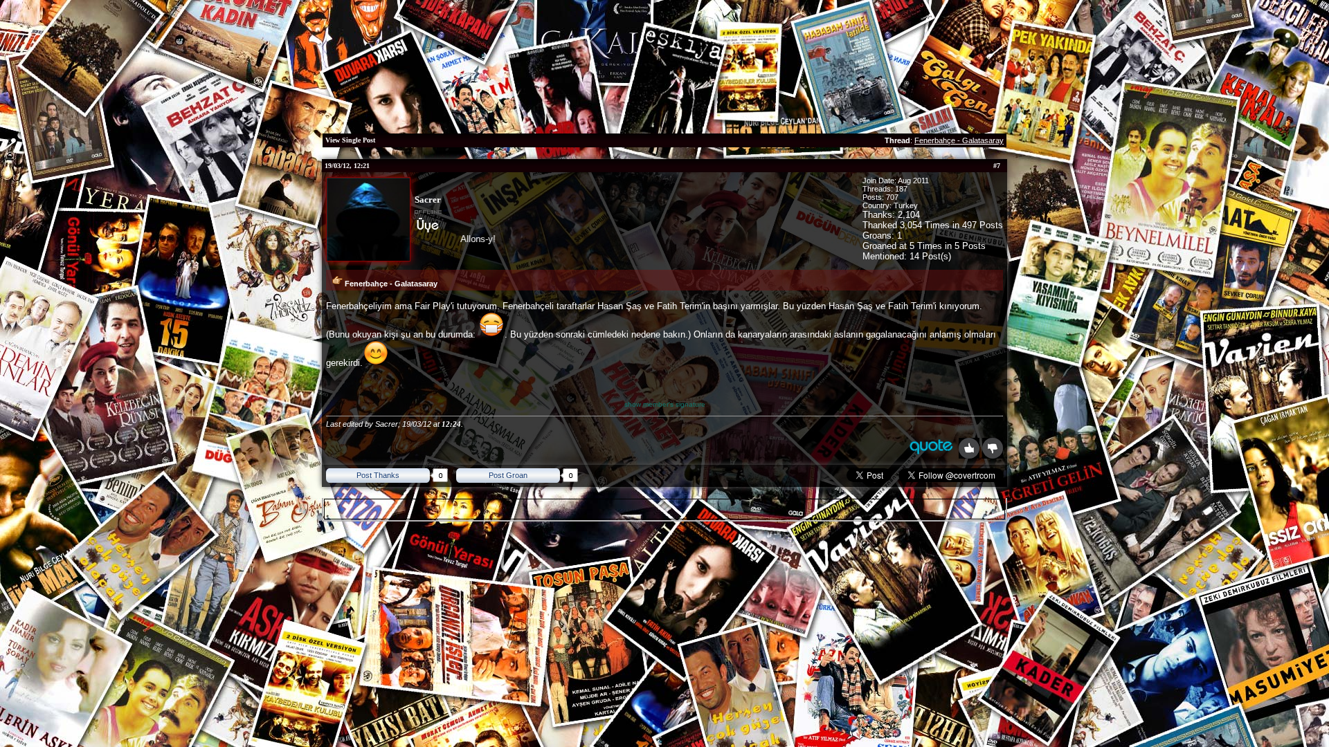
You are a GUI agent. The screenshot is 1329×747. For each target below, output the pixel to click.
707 (892, 197)
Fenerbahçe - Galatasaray (959, 140)
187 (901, 189)
